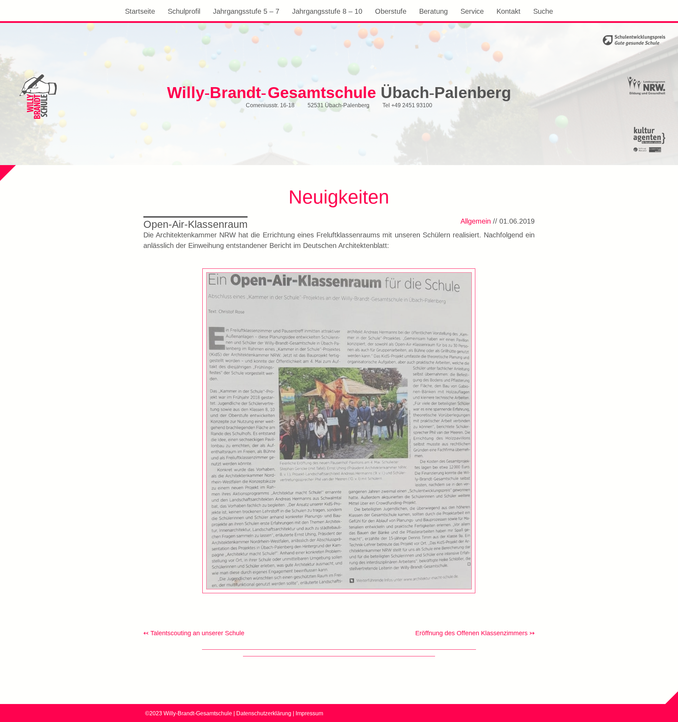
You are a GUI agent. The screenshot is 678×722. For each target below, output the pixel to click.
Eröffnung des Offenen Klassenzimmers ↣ (475, 633)
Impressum (309, 713)
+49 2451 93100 (411, 105)
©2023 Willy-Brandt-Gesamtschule (188, 713)
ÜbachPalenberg (339, 92)
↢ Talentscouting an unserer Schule (193, 633)
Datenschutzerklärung (263, 713)
